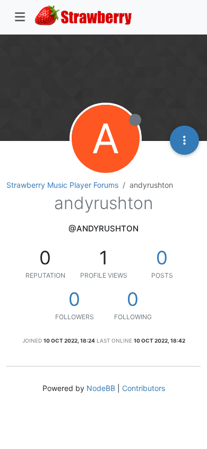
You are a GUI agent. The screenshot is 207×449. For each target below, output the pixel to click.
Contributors (143, 388)
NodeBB (101, 388)
